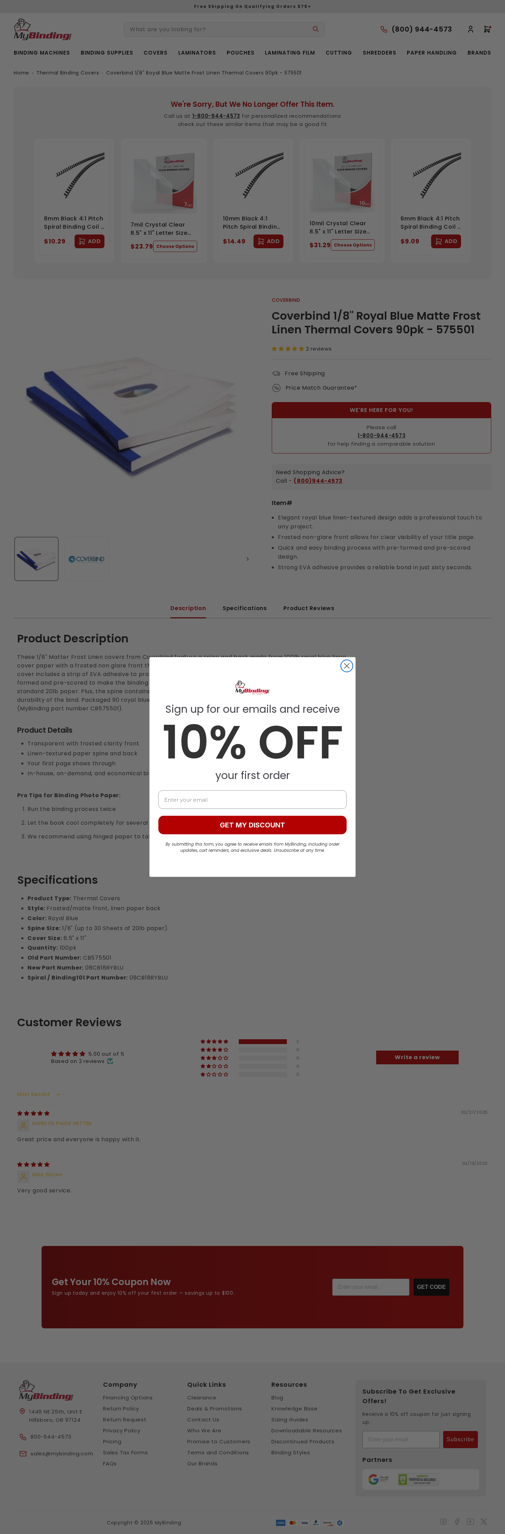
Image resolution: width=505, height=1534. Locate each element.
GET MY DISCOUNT (252, 825)
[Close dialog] (347, 666)
